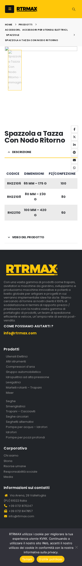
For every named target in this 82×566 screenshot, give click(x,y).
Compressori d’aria (20, 367)
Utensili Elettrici (17, 357)
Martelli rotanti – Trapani (24, 388)
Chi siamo (11, 456)
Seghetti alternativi (19, 422)
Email (74, 160)
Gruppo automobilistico (23, 372)
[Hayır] (76, 547)
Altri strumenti (16, 362)
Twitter (74, 137)
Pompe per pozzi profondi (25, 438)
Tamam (27, 559)
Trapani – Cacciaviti (20, 411)
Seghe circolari (17, 417)
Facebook (74, 129)
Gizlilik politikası (50, 559)
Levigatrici (13, 382)
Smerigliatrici (15, 406)
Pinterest (74, 152)
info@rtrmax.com (21, 516)
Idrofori (11, 432)
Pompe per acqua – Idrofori (26, 427)
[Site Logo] (27, 9)
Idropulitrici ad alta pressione (27, 377)
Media (8, 477)
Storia (8, 461)
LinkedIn (74, 144)
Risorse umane (15, 466)
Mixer (10, 393)
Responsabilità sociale (20, 472)
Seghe (11, 401)
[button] (9, 9)
